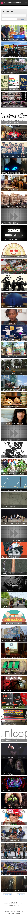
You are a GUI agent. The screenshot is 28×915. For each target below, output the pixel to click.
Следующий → (21, 894)
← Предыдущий (7, 894)
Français (7, 911)
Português (11, 913)
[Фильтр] (19, 19)
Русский (17, 913)
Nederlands (20, 911)
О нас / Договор (14, 902)
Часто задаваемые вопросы (11, 903)
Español (21, 909)
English (15, 909)
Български (8, 909)
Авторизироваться (14, 905)
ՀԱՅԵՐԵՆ (13, 911)
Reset (22, 19)
